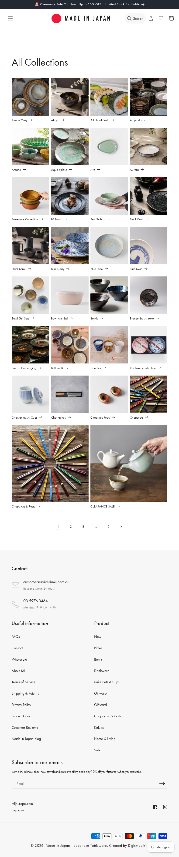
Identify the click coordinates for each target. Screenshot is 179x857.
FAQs (16, 636)
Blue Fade (96, 269)
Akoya (55, 120)
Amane (16, 169)
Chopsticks (136, 417)
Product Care (21, 716)
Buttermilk (57, 368)
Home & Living (104, 738)
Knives (99, 727)
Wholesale (19, 659)
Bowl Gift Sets (20, 318)
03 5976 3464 (35, 600)
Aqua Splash (59, 169)
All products (137, 120)
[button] (10, 18)
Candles (95, 368)
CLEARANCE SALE (102, 506)
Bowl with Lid (59, 318)
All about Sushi (99, 120)
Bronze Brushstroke (142, 318)
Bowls (94, 318)
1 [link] (58, 526)
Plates (98, 647)
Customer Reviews (25, 727)
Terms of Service (23, 681)
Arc (92, 169)
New (97, 636)
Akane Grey (19, 120)
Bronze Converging (24, 368)
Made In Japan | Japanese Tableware (76, 845)
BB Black (56, 219)
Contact (17, 647)
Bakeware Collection (25, 219)
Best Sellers (97, 219)
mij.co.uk (18, 810)
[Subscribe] (162, 783)
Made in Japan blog (26, 738)
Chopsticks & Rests (23, 506)
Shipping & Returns (25, 693)
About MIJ (19, 670)
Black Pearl (137, 219)
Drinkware (101, 670)
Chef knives (58, 417)
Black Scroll (19, 269)
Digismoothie (138, 845)
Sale (97, 750)
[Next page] (121, 526)
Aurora (134, 169)
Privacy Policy (21, 704)
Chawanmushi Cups (24, 417)
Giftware (100, 693)
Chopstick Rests (100, 417)
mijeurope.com (22, 803)
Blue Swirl (136, 269)
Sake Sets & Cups (107, 681)
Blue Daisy (57, 269)
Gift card (100, 704)
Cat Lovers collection (143, 368)
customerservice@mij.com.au (46, 582)
